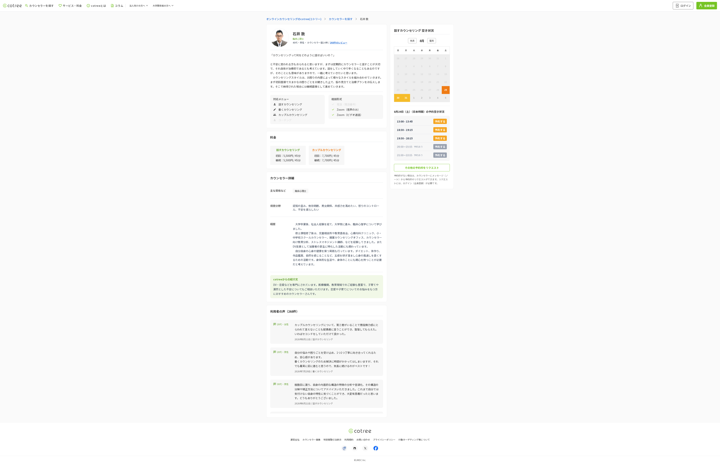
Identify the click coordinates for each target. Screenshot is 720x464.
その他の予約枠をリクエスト (422, 168)
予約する (440, 121)
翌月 (431, 40)
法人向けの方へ (137, 5)
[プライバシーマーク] (344, 448)
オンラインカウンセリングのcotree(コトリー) (293, 19)
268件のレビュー (338, 42)
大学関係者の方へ (162, 5)
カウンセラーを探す (340, 19)
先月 (412, 40)
